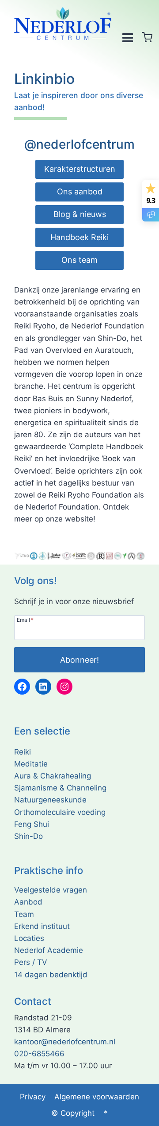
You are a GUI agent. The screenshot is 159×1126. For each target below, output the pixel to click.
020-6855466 (39, 1053)
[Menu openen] (127, 37)
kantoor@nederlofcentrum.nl (64, 1041)
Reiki (22, 751)
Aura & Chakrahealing (52, 775)
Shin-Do (28, 836)
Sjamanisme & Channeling (60, 787)
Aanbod (28, 901)
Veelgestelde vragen (50, 889)
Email (25, 619)
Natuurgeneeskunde (50, 799)
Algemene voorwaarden (96, 1096)
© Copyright (73, 1113)
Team (24, 914)
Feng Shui (31, 824)
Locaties (29, 938)
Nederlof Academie (48, 950)
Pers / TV (30, 962)
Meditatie (31, 763)
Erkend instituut (42, 926)
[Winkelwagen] (147, 37)
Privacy (32, 1096)
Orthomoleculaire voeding (60, 812)
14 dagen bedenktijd (50, 974)
